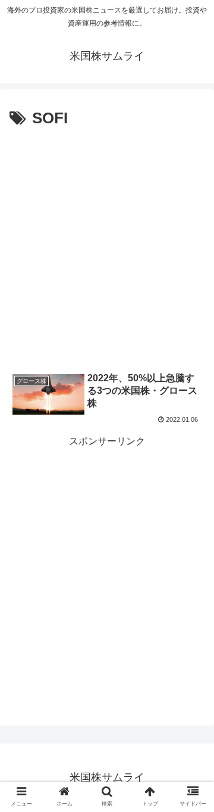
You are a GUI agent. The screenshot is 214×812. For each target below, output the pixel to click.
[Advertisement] (107, 245)
